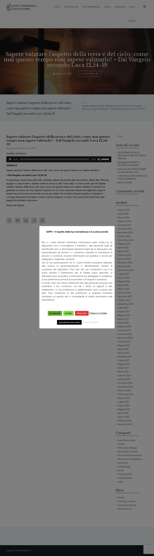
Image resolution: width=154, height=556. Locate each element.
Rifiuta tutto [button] (82, 313)
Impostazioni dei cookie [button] (69, 322)
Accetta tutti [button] (55, 313)
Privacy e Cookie (98, 313)
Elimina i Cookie (90, 322)
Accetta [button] (68, 313)
